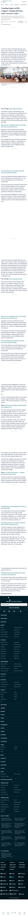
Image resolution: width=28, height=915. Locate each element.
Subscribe (24, 1)
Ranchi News (3, 664)
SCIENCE (2, 734)
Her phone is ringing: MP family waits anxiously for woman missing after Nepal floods (7, 838)
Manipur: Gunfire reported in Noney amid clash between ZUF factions (20, 825)
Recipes (15, 703)
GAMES (2, 778)
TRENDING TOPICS (5, 804)
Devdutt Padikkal (4, 638)
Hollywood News (17, 670)
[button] (1, 1)
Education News (17, 693)
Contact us (12, 868)
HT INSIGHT (3, 764)
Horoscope (3, 682)
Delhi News (3, 653)
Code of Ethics (22, 873)
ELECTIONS (3, 768)
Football (15, 753)
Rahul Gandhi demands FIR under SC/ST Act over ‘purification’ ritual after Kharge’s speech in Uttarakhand (20, 831)
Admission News (4, 688)
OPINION (3, 737)
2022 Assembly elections (15, 108)
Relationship (3, 705)
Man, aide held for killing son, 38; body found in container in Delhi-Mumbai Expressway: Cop (20, 851)
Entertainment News (5, 813)
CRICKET (2, 631)
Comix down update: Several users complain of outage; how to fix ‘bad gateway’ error (6, 851)
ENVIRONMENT (4, 731)
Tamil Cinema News (18, 672)
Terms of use (21, 868)
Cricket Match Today (5, 806)
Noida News (16, 660)
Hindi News (16, 815)
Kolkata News (3, 657)
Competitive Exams (4, 690)
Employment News (18, 690)
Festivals (15, 701)
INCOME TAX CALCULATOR (6, 786)
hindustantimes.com (6, 24)
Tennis (15, 755)
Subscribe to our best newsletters (14, 606)
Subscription (3, 873)
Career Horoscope (4, 800)
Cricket (11, 4)
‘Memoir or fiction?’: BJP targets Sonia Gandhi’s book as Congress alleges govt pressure (20, 838)
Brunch (15, 698)
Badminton (3, 753)
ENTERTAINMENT (4, 668)
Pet (1, 707)
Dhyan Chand (17, 798)
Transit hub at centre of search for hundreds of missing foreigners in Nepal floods (7, 845)
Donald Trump (17, 791)
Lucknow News (17, 657)
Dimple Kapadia (4, 798)
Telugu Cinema (17, 811)
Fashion (2, 701)
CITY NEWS (3, 646)
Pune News (16, 662)
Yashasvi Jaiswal (4, 640)
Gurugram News (17, 653)
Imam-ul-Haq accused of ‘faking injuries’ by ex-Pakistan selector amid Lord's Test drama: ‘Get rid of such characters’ (6, 831)
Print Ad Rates (13, 873)
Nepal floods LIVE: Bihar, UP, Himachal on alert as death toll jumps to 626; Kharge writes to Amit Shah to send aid (6, 861)
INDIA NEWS (3, 628)
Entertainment (23, 4)
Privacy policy (3, 871)
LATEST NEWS (4, 621)
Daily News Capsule (5, 609)
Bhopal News (16, 648)
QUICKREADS (4, 771)
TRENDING (3, 714)
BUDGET (2, 727)
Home (2, 4)
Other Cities (16, 664)
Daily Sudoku (3, 780)
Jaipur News (16, 655)
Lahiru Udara (16, 643)
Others (2, 758)
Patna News (3, 662)
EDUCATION (3, 686)
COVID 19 (3, 774)
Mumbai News (4, 660)
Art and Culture (4, 698)
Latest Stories (5, 822)
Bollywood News (4, 670)
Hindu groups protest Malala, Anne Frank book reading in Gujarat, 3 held (6, 825)
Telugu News (3, 815)
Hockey (2, 755)
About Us (2, 868)
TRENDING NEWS (4, 789)
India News (16, 4)
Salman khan (3, 796)
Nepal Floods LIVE (4, 791)
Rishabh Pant (16, 640)
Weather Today (13, 871)
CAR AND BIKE (4, 744)
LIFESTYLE (3, 696)
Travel (15, 705)
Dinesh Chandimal (4, 643)
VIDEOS (2, 724)
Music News (3, 672)
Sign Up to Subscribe (14, 613)
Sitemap (2, 875)
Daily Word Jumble (4, 782)
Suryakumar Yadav (17, 796)
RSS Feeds (12, 875)
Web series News (4, 677)
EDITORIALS (3, 741)
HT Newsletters (22, 871)
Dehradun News (17, 651)
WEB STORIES (4, 711)
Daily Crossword (17, 780)
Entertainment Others (18, 677)
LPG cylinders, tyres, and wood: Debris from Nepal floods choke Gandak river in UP (20, 845)
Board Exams (16, 688)
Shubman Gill (16, 636)
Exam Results (3, 693)
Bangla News (16, 813)
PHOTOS (2, 721)
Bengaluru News (4, 648)
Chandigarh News (4, 651)
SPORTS (2, 751)
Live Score (3, 636)
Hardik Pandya (17, 638)
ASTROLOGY (3, 680)
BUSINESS (3, 717)
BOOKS (2, 761)
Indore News (3, 655)
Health (2, 703)
